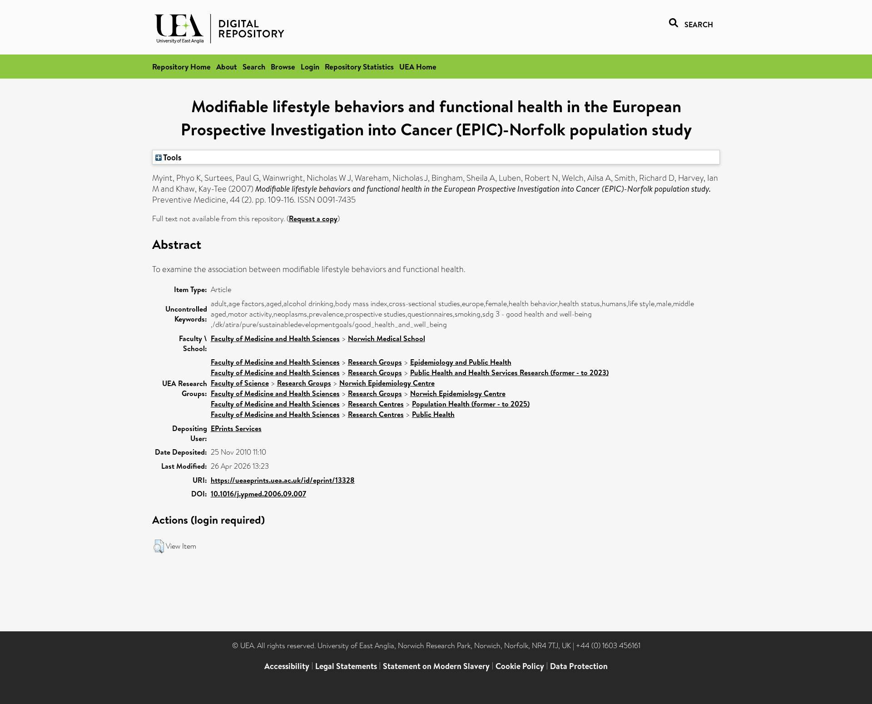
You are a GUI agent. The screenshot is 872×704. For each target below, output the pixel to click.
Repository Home (181, 66)
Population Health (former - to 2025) (471, 404)
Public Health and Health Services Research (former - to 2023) (509, 372)
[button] (159, 546)
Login (310, 66)
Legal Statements (346, 666)
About (226, 66)
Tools (172, 157)
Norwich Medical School (386, 338)
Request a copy (313, 218)
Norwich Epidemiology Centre (387, 383)
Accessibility (286, 666)
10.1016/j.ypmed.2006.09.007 (258, 494)
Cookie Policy (519, 666)
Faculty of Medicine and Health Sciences (275, 338)
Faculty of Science (240, 383)
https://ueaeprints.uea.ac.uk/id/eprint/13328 (283, 480)
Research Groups (375, 362)
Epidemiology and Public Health (460, 362)
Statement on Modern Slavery (436, 666)
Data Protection (579, 666)
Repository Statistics (359, 66)
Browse (283, 66)
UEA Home (417, 66)
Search (254, 66)
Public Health (433, 414)
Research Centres (376, 404)
